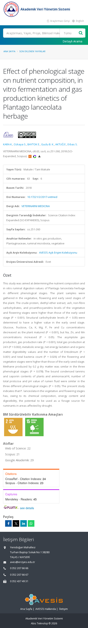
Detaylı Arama (72, 41)
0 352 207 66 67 (19, 574)
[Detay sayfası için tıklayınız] (13, 427)
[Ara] (80, 33)
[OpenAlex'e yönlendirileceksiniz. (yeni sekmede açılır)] (39, 156)
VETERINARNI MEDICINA (35, 206)
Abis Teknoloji (39, 623)
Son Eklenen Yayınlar (32, 51)
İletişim (63, 609)
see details (27, 508)
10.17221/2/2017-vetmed (42, 197)
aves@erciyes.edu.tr (22, 562)
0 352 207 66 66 (19, 568)
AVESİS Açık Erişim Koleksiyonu (58, 252)
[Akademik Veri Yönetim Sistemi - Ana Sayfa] (11, 9)
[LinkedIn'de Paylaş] (23, 523)
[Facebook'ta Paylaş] (8, 523)
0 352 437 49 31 (19, 581)
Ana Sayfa (9, 51)
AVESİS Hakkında (45, 609)
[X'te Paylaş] (16, 523)
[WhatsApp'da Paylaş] (31, 523)
